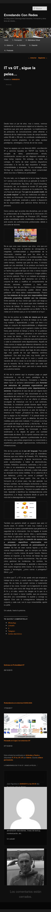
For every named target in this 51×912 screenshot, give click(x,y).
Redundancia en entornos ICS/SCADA (18, 703)
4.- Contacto (21, 45)
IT (12, 757)
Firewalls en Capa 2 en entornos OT (17, 740)
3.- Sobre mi (8, 45)
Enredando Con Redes (21, 15)
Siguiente (42, 58)
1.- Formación (17, 40)
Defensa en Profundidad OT (14, 665)
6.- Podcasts (8, 50)
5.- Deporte (33, 45)
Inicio (6, 40)
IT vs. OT (17, 757)
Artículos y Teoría (32, 755)
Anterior (32, 58)
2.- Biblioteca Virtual (33, 40)
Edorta (28, 757)
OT (22, 757)
